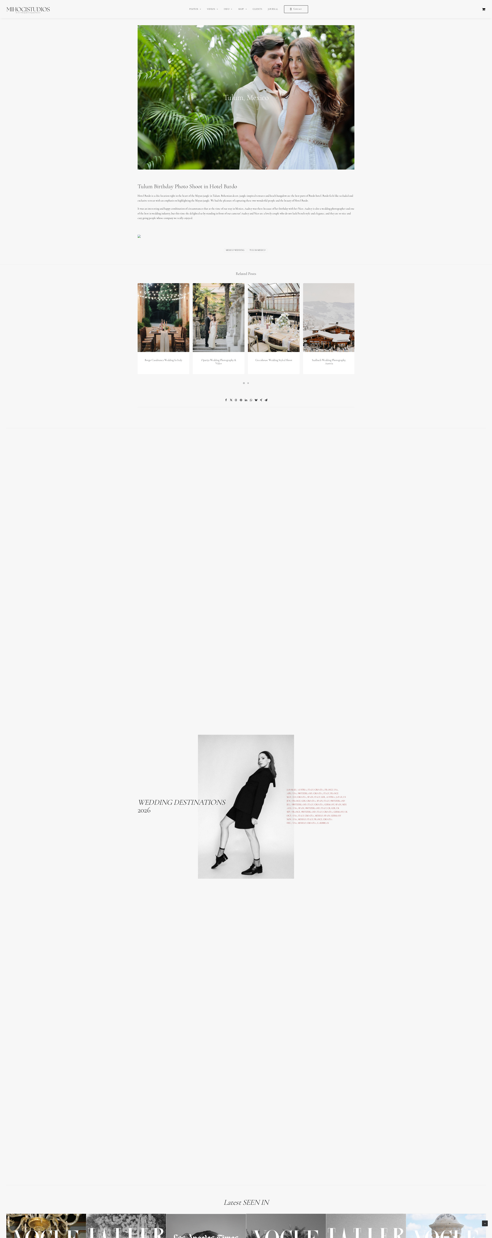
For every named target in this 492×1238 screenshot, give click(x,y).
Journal (273, 9)
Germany (329, 805)
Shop (241, 9)
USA (295, 794)
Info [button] (226, 9)
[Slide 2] (248, 383)
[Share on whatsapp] (251, 400)
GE (332, 808)
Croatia (301, 797)
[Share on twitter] (231, 400)
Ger (304, 801)
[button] (163, 317)
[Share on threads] (236, 400)
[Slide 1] (244, 383)
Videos (211, 9)
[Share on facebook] (226, 400)
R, (335, 808)
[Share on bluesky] (256, 400)
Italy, (327, 801)
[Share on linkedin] (246, 400)
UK (337, 808)
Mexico (302, 820)
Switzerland (305, 794)
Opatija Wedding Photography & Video (218, 362)
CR (328, 808)
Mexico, (319, 816)
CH (294, 797)
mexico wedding (235, 250)
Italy (326, 794)
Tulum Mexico (257, 250)
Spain (310, 797)
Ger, (323, 797)
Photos (193, 9)
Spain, (338, 805)
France (296, 801)
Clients (257, 9)
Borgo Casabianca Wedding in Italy (163, 360)
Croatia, (318, 794)
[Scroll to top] (485, 1223)
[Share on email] (266, 400)
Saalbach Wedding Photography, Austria (329, 362)
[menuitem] (195, 9)
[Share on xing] (261, 400)
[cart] (484, 9)
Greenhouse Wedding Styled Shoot (273, 360)
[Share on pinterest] (241, 400)
